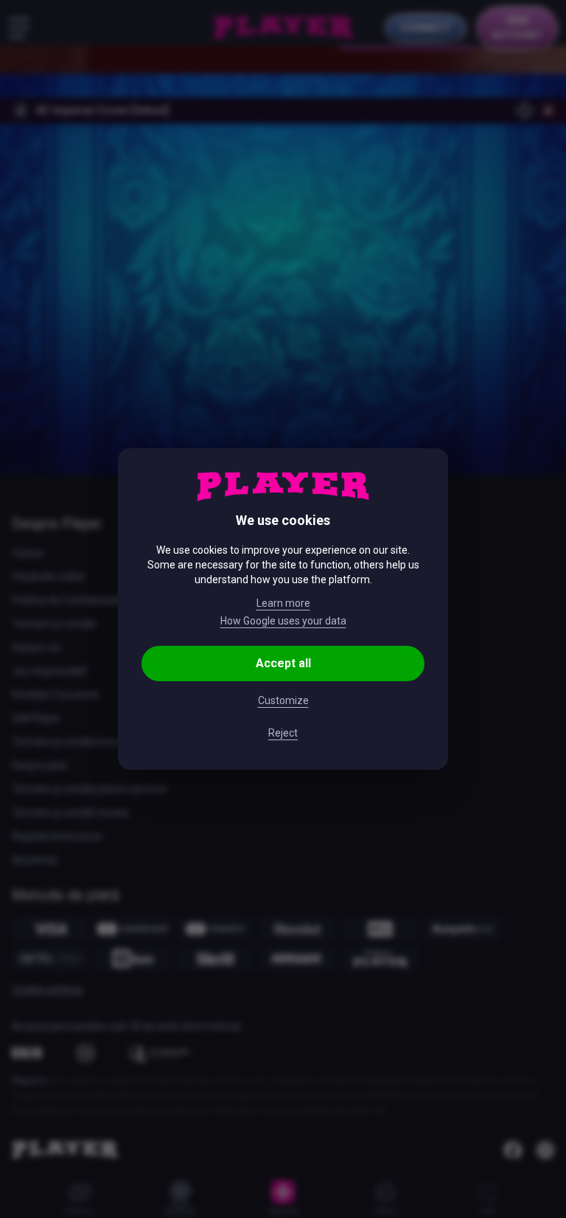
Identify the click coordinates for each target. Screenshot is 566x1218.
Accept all (283, 663)
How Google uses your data (283, 621)
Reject (283, 733)
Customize (283, 700)
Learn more (283, 603)
